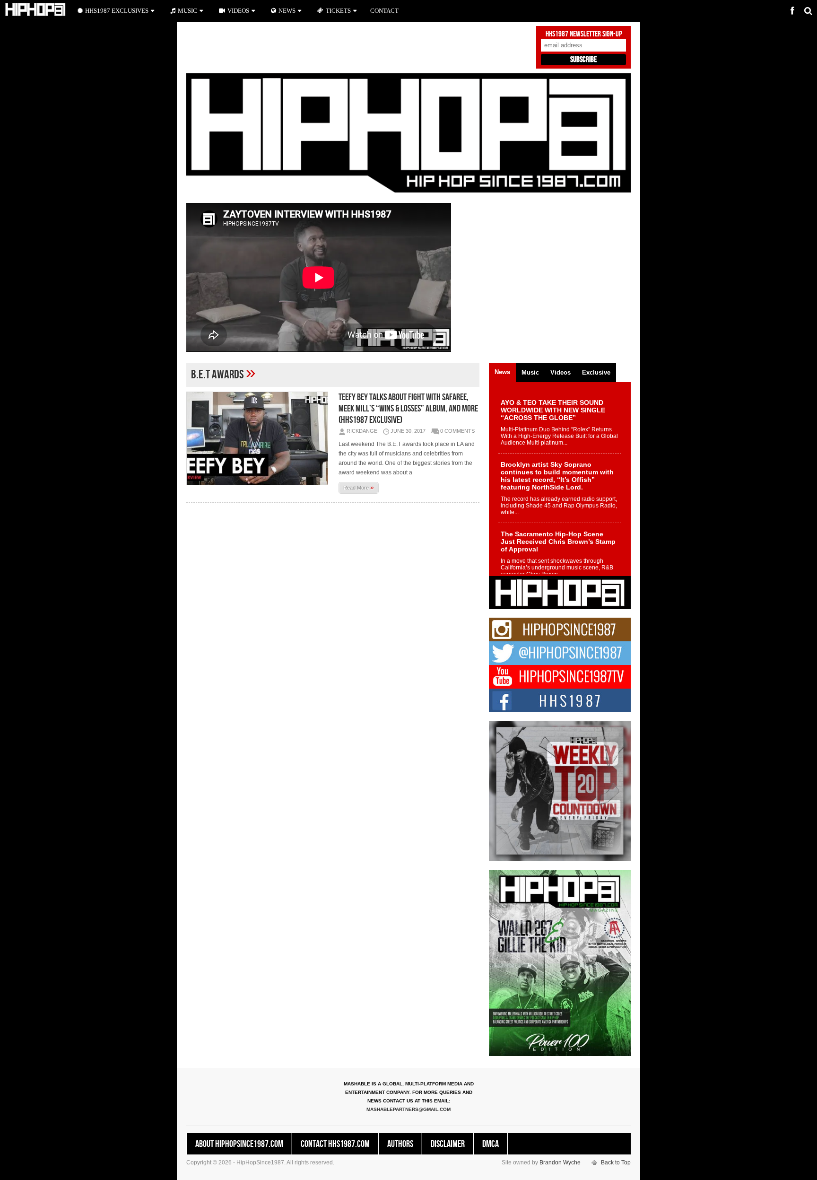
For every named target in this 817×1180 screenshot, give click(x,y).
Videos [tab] (560, 372)
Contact (384, 10)
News (287, 10)
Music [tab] (530, 372)
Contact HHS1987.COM (335, 1144)
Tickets (338, 10)
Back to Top (616, 1162)
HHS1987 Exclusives (116, 10)
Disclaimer (448, 1144)
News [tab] (502, 372)
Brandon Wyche (560, 1162)
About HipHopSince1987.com (239, 1144)
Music (187, 10)
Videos (238, 10)
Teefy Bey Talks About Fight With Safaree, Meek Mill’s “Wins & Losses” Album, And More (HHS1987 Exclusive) (408, 409)
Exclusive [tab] (596, 372)
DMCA (490, 1144)
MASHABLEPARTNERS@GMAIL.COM (408, 1109)
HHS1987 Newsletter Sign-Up (584, 34)
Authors (400, 1144)
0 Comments (457, 431)
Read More (358, 487)
